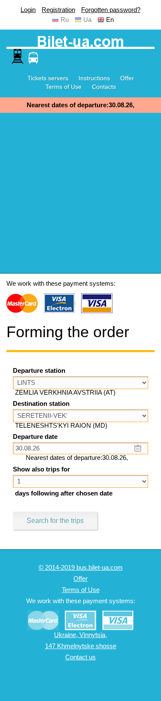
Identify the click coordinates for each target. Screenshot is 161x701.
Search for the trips (55, 520)
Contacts (104, 86)
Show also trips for (41, 469)
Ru (65, 19)
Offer (127, 78)
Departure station (39, 370)
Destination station (41, 403)
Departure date (35, 436)
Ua (87, 19)
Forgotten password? (110, 9)
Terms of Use (64, 86)
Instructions (94, 78)
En (110, 19)
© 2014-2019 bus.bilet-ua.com (81, 567)
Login (28, 9)
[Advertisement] (80, 193)
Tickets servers (47, 78)
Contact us (80, 657)
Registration (58, 9)
